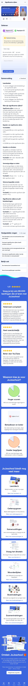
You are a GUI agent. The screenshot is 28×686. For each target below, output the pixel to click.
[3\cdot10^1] (20, 176)
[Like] (3, 19)
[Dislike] (7, 19)
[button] (10, 11)
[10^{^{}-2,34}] (11, 224)
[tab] (8, 30)
